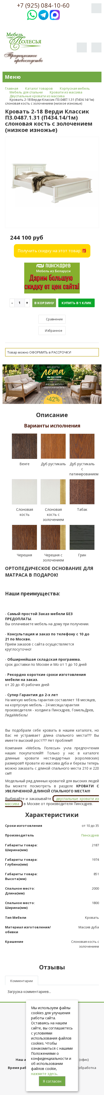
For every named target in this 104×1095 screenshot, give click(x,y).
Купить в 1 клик (76, 303)
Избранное (53, 330)
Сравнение (54, 319)
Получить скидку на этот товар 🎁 (52, 250)
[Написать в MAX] (55, 14)
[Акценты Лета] (52, 383)
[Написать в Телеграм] (43, 14)
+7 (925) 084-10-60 (43, 5)
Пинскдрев (90, 835)
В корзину (44, 303)
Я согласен (52, 1081)
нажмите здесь (44, 1073)
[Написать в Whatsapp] (32, 14)
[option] (52, 183)
